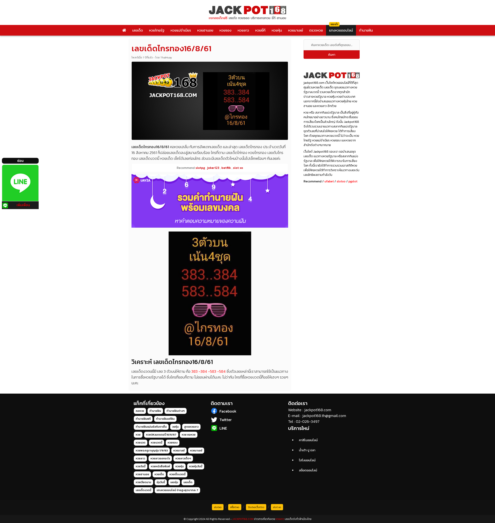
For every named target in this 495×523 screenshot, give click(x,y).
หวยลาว (243, 30)
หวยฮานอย (205, 30)
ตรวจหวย (316, 30)
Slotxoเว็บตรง (256, 507)
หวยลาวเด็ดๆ (183, 458)
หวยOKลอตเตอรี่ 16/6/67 (161, 435)
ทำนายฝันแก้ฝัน (165, 419)
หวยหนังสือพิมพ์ (160, 466)
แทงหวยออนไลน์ (341, 30)
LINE (223, 428)
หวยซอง (225, 30)
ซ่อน (20, 160)
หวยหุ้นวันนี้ (195, 466)
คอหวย (140, 411)
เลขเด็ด (137, 30)
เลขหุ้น (174, 482)
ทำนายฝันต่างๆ (175, 411)
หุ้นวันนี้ (161, 482)
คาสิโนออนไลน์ (308, 440)
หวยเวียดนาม (143, 482)
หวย (138, 435)
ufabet (329, 181)
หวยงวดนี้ (156, 443)
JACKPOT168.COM (242, 519)
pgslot (352, 181)
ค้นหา (331, 54)
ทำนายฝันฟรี (143, 419)
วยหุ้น (175, 427)
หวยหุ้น (277, 30)
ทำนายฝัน (366, 30)
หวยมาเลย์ (295, 30)
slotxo (341, 181)
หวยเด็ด (159, 474)
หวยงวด (140, 443)
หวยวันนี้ (140, 466)
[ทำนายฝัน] (209, 201)
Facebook (227, 411)
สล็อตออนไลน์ (308, 470)
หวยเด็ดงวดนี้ (177, 474)
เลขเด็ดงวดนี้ (143, 490)
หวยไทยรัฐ (156, 30)
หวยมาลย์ (179, 451)
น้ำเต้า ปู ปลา (307, 450)
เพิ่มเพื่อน (23, 205)
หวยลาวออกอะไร (160, 458)
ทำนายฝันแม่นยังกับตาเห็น (151, 427)
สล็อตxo (234, 507)
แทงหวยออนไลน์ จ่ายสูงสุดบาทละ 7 (177, 490)
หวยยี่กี (260, 30)
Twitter (225, 420)
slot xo (277, 507)
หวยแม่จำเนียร (181, 30)
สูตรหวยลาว (191, 427)
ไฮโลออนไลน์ (307, 460)
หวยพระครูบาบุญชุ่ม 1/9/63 (152, 451)
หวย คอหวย (188, 435)
